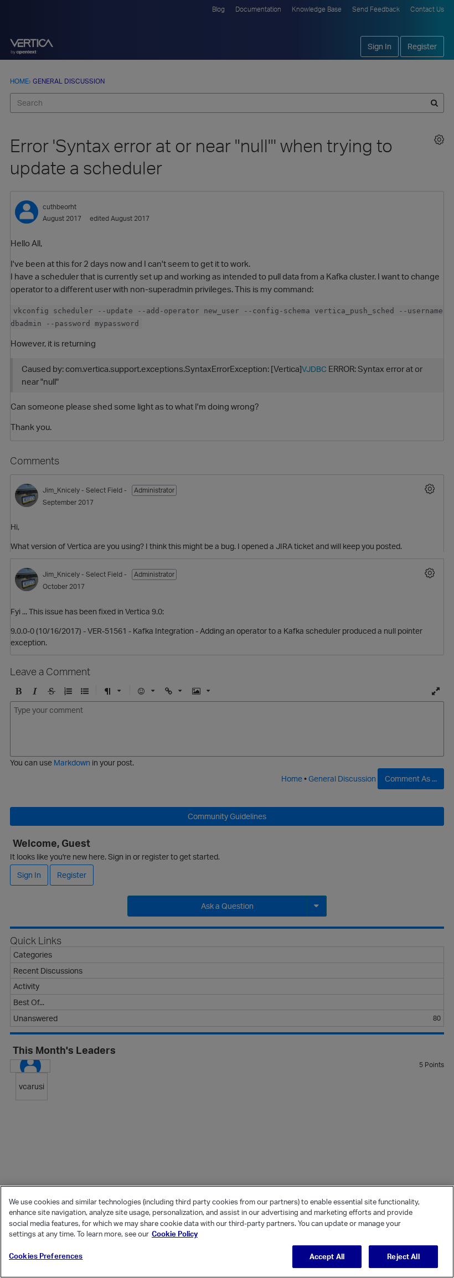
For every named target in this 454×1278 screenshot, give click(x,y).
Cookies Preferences (45, 1255)
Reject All (403, 1256)
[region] (227, 1232)
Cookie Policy (175, 1233)
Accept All (326, 1256)
